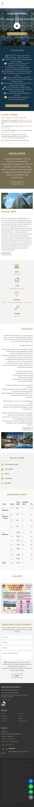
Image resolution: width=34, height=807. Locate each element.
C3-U (12, 559)
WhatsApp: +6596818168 (9, 742)
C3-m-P (11, 550)
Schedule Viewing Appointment (17, 105)
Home (3, 714)
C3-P (12, 555)
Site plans (21, 714)
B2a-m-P (11, 521)
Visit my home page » (7, 745)
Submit (17, 676)
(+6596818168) (6, 138)
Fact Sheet (4, 716)
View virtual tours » (17, 34)
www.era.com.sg (6, 699)
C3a (11, 536)
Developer (4, 719)
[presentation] (31, 597)
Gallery (20, 719)
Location (4, 721)
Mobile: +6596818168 (8, 739)
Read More (17, 183)
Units (19, 716)
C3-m (12, 545)
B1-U (12, 508)
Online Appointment (25, 120)
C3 (11, 532)
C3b (11, 541)
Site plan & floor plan (8, 132)
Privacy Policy (22, 721)
